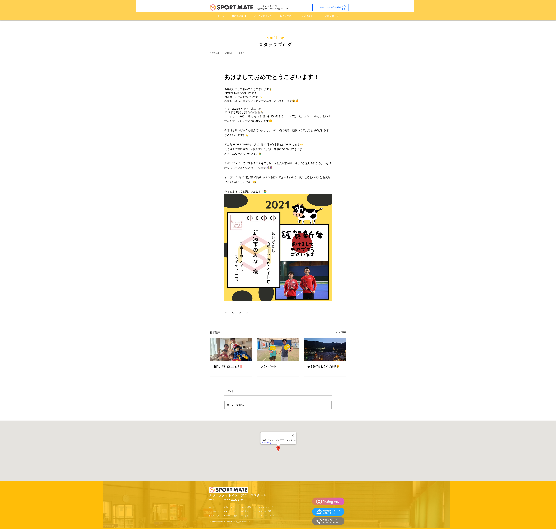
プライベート (268, 366)
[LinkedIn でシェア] (240, 312)
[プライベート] (278, 349)
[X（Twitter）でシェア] (233, 312)
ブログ (241, 53)
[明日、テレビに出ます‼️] (231, 349)
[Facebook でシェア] (225, 312)
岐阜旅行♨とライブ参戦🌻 (323, 366)
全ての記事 (214, 53)
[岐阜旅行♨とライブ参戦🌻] (325, 349)
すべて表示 (341, 332)
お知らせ (229, 53)
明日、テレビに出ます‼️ (228, 366)
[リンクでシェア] (247, 312)
